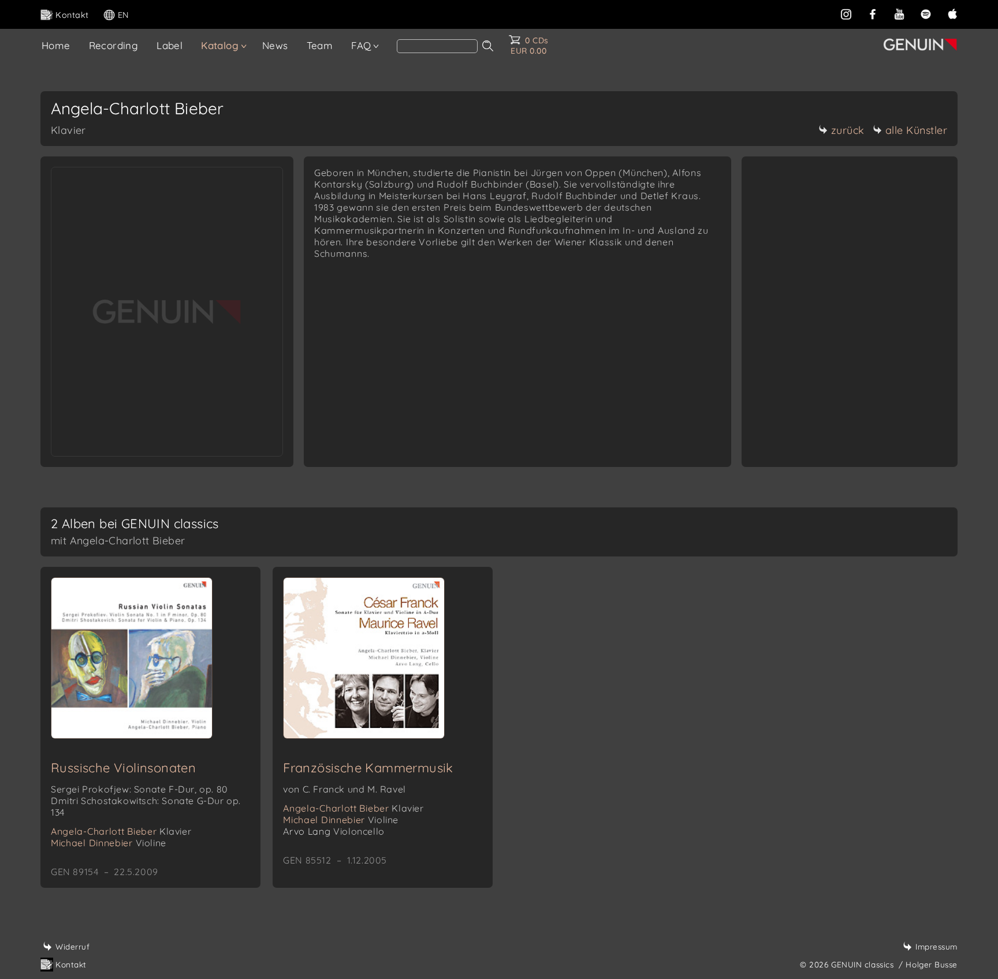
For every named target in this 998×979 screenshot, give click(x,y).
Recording (114, 45)
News (275, 45)
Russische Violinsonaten (123, 768)
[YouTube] (899, 14)
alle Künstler (916, 130)
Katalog (220, 45)
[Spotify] (926, 14)
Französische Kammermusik (368, 768)
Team (320, 45)
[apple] (952, 14)
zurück (848, 130)
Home (56, 45)
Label (170, 45)
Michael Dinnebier (108, 843)
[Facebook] (873, 14)
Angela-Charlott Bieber (121, 831)
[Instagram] (846, 14)
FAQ (361, 45)
